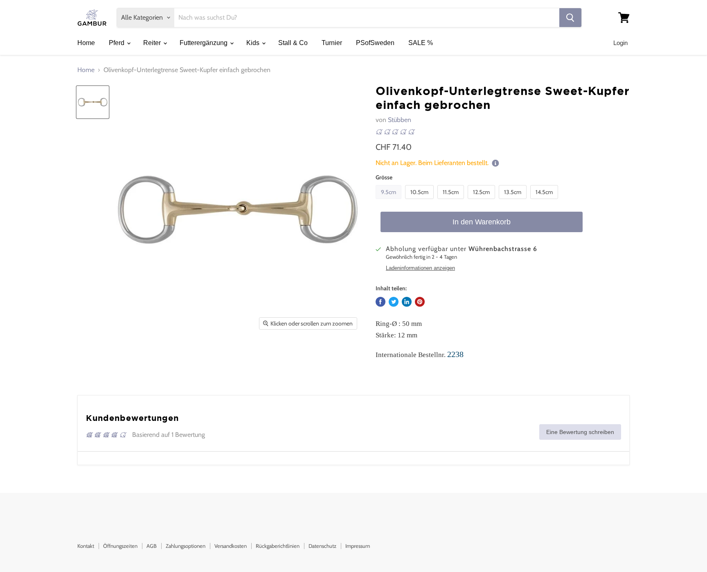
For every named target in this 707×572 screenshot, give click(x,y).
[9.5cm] (389, 201)
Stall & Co (293, 42)
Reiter (152, 42)
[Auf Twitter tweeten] (394, 302)
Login (620, 42)
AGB (151, 546)
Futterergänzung (204, 42)
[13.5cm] (514, 201)
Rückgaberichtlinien (277, 546)
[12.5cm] (482, 201)
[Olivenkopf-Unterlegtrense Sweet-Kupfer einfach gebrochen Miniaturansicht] (93, 102)
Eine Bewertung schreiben (580, 432)
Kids (253, 42)
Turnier (332, 42)
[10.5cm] (420, 201)
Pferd (117, 42)
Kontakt (85, 546)
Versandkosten (230, 546)
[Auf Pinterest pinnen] (420, 302)
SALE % (420, 42)
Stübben (399, 120)
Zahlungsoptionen (185, 546)
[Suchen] (570, 17)
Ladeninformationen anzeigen (420, 268)
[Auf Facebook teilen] (380, 302)
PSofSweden (375, 42)
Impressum (357, 546)
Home (86, 42)
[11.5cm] (451, 201)
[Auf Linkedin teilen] (407, 302)
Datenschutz (322, 546)
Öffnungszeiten (120, 546)
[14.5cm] (545, 201)
